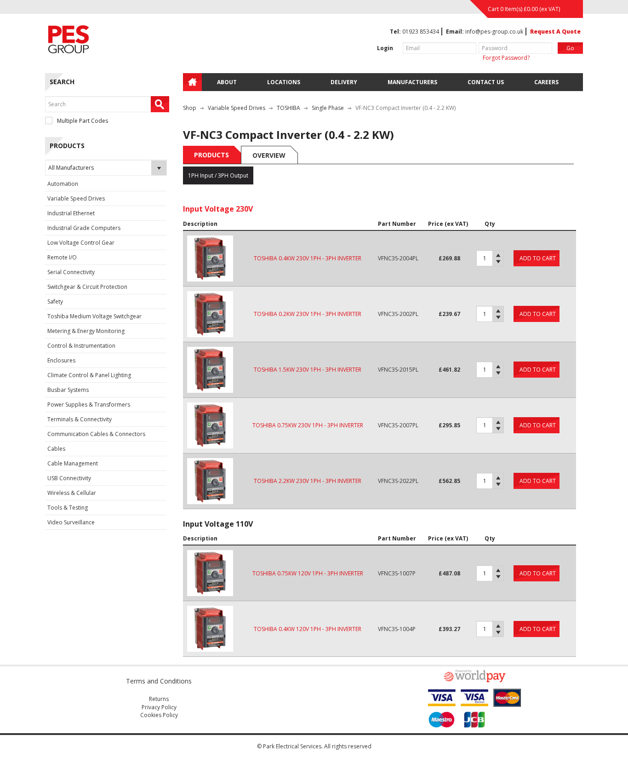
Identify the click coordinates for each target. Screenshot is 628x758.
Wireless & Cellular (71, 493)
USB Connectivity (69, 478)
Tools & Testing (67, 507)
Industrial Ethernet (71, 213)
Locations (283, 82)
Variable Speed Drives (76, 198)
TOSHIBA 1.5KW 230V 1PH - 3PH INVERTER (307, 369)
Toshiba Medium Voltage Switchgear (94, 316)
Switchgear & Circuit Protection (87, 287)
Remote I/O (62, 257)
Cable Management (72, 463)
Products (211, 154)
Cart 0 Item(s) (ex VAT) (524, 9)
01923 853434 (420, 31)
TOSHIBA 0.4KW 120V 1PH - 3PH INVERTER (307, 629)
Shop (189, 108)
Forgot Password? (506, 58)
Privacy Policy (159, 707)
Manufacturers (412, 82)
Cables (56, 449)
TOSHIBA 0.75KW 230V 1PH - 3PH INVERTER (307, 425)
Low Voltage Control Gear (80, 243)
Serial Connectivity (71, 272)
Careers (546, 82)
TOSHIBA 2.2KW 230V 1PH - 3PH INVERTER (307, 481)
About (227, 82)
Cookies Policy (159, 715)
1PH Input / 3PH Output (218, 175)
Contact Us (486, 82)
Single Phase (328, 108)
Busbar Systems (68, 390)
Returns (159, 699)
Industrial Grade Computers (83, 228)
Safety (55, 301)
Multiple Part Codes (82, 121)
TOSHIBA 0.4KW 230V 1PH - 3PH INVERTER (307, 258)
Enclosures (61, 360)
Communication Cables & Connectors (96, 434)
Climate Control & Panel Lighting (89, 375)
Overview (268, 155)
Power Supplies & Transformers (88, 404)
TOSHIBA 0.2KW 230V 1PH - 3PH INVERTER (307, 314)
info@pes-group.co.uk (494, 31)
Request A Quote (555, 31)
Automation (62, 184)
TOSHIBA (288, 108)
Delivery (344, 82)
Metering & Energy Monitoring (86, 331)
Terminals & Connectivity (79, 419)
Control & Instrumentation (81, 346)
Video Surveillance (71, 522)
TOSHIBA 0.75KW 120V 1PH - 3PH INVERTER (307, 573)
